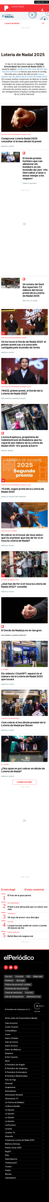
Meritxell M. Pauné (30, 301)
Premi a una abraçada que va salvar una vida (27, 908)
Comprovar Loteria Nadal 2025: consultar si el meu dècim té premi (21, 140)
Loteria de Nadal (12, 23)
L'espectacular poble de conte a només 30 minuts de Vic (27, 926)
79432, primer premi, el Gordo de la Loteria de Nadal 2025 (22, 392)
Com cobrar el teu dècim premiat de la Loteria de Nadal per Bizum (23, 724)
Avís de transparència (14, 996)
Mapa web (38, 976)
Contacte (19, 976)
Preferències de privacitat (16, 988)
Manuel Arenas (7, 451)
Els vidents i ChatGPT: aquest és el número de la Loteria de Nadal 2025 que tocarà (22, 676)
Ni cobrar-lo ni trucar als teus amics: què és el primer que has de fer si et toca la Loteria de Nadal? (22, 538)
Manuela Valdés (7, 146)
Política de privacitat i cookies (18, 984)
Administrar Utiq (33, 996)
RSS (28, 976)
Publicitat (9, 980)
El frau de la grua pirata (19, 895)
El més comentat (34, 889)
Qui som (8, 976)
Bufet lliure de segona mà (20, 936)
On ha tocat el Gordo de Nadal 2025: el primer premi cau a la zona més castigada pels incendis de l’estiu (23, 344)
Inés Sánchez (6, 398)
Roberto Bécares (30, 183)
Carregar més (24, 782)
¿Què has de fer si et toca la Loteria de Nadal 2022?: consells (23, 585)
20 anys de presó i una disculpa (23, 917)
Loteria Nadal (17, 7)
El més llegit (8, 889)
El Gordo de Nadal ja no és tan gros (21, 630)
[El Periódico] (7, 8)
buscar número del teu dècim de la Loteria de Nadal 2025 (24, 75)
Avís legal (20, 980)
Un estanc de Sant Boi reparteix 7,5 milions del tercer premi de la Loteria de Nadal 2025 (33, 290)
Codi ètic (29, 992)
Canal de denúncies (13, 992)
